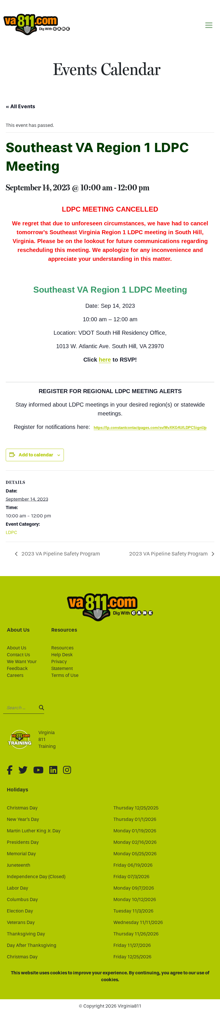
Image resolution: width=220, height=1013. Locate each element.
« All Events (20, 106)
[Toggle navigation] (209, 25)
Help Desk (62, 654)
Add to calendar (36, 455)
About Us (16, 648)
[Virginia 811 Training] (22, 739)
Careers (15, 675)
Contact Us (18, 654)
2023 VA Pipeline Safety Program (60, 554)
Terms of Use (64, 675)
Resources (62, 648)
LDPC (11, 532)
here (105, 359)
